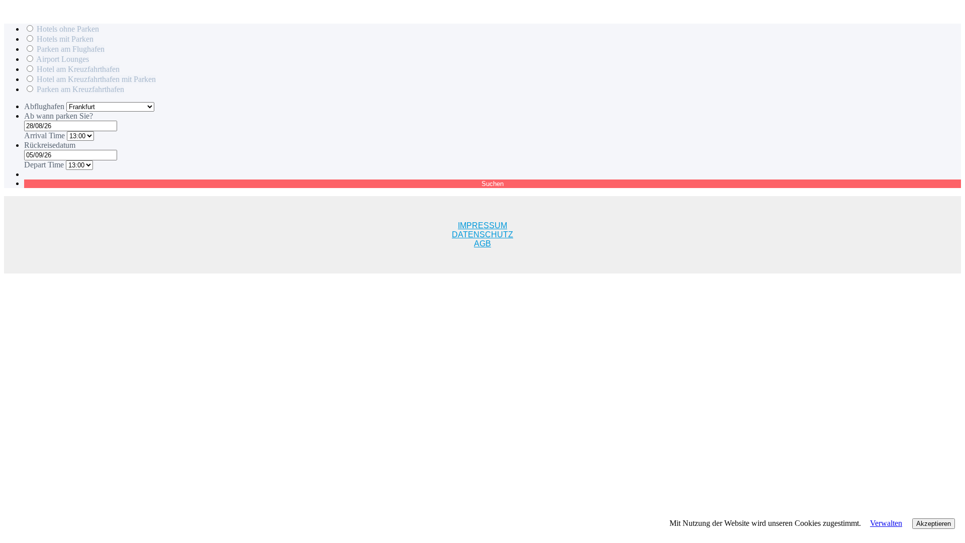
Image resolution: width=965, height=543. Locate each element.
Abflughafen (45, 106)
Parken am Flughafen (71, 49)
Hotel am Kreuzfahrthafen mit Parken (96, 79)
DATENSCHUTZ (482, 234)
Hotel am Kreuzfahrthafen (78, 69)
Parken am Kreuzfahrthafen (80, 89)
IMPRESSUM (482, 225)
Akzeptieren (933, 523)
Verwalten (886, 523)
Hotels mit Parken (65, 39)
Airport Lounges (62, 59)
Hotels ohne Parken (68, 29)
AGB (482, 243)
